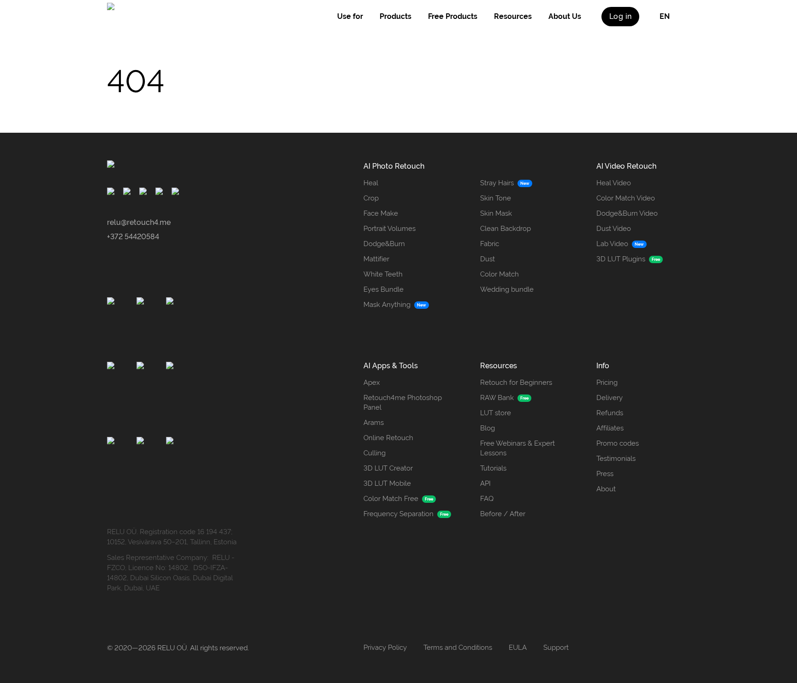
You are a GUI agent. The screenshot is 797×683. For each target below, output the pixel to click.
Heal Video (613, 183)
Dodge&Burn (384, 244)
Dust (487, 259)
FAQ (487, 499)
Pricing (607, 382)
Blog (487, 428)
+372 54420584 (133, 236)
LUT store (495, 413)
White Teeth (383, 274)
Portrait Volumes (389, 228)
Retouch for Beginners (516, 382)
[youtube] (144, 193)
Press (604, 474)
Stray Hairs (497, 183)
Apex (371, 382)
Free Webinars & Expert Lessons (517, 448)
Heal (370, 183)
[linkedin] (177, 193)
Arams (373, 422)
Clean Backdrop (505, 228)
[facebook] (112, 193)
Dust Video (613, 228)
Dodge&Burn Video (627, 213)
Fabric (489, 244)
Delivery (609, 398)
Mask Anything (386, 304)
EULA (518, 647)
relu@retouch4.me (139, 222)
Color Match (499, 274)
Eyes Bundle (383, 289)
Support (556, 647)
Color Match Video (625, 198)
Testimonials (616, 458)
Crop (371, 198)
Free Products (452, 16)
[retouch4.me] (154, 16)
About (606, 489)
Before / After (502, 514)
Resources (513, 16)
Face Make (380, 213)
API (485, 483)
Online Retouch (388, 438)
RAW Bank (497, 398)
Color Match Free (390, 499)
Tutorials (493, 468)
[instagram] (128, 193)
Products (395, 16)
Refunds (609, 413)
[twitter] (160, 193)
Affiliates (610, 428)
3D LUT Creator (388, 468)
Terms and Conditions (457, 647)
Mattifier (376, 259)
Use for (350, 16)
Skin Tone (495, 198)
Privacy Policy (385, 647)
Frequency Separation (398, 514)
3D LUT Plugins (620, 259)
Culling (374, 453)
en (665, 16)
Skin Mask (496, 213)
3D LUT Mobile (387, 483)
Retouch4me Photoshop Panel (402, 403)
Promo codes (617, 443)
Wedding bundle (507, 289)
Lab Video (612, 244)
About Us (564, 16)
